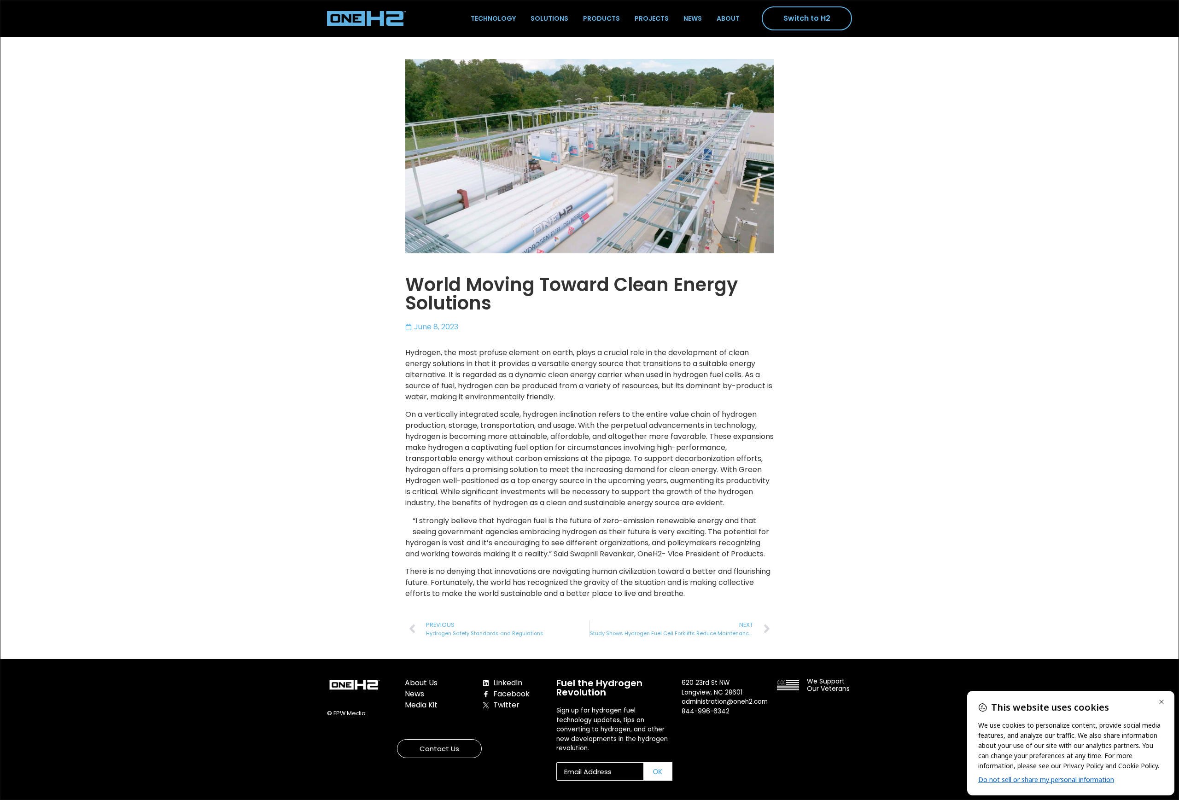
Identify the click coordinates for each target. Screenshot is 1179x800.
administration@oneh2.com (725, 701)
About (728, 18)
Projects (652, 18)
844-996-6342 (706, 711)
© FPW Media (346, 713)
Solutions (549, 18)
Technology (493, 18)
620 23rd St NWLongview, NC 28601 (712, 687)
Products (601, 18)
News (692, 18)
